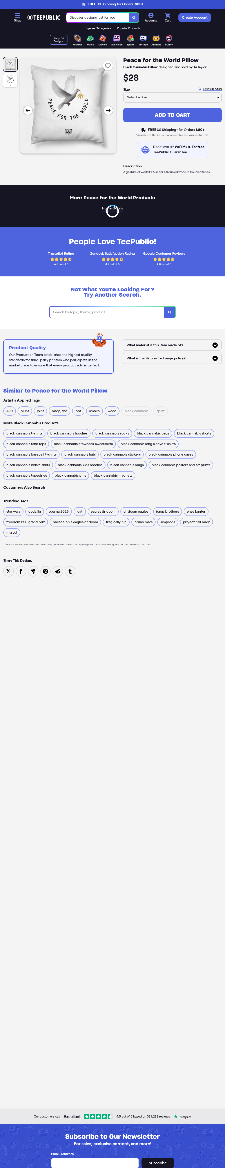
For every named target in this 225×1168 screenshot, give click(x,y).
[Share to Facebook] (21, 571)
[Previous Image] (28, 110)
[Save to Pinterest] (45, 571)
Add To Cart (172, 115)
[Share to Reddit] (58, 571)
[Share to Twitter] (8, 571)
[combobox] (97, 18)
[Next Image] (108, 110)
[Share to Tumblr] (70, 571)
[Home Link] (43, 17)
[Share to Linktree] (33, 571)
